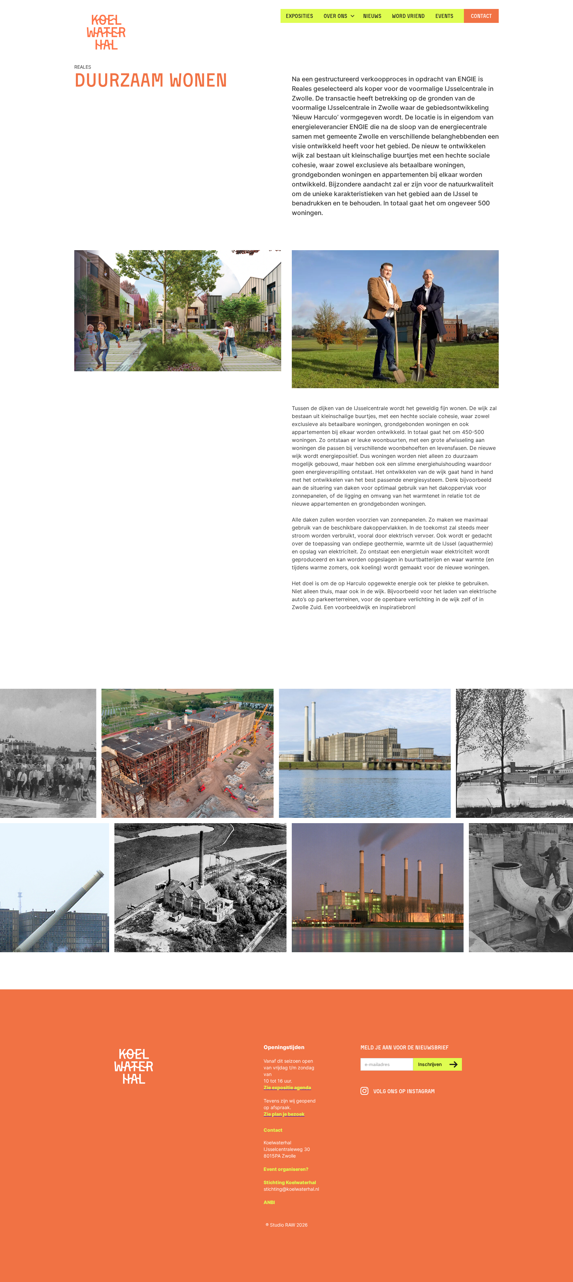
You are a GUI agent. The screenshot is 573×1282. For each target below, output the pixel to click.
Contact (481, 16)
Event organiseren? (286, 1169)
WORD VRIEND (408, 16)
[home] (106, 33)
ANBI (269, 1202)
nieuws (372, 16)
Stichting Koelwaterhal (290, 1182)
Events (444, 16)
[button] (338, 16)
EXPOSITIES (299, 16)
